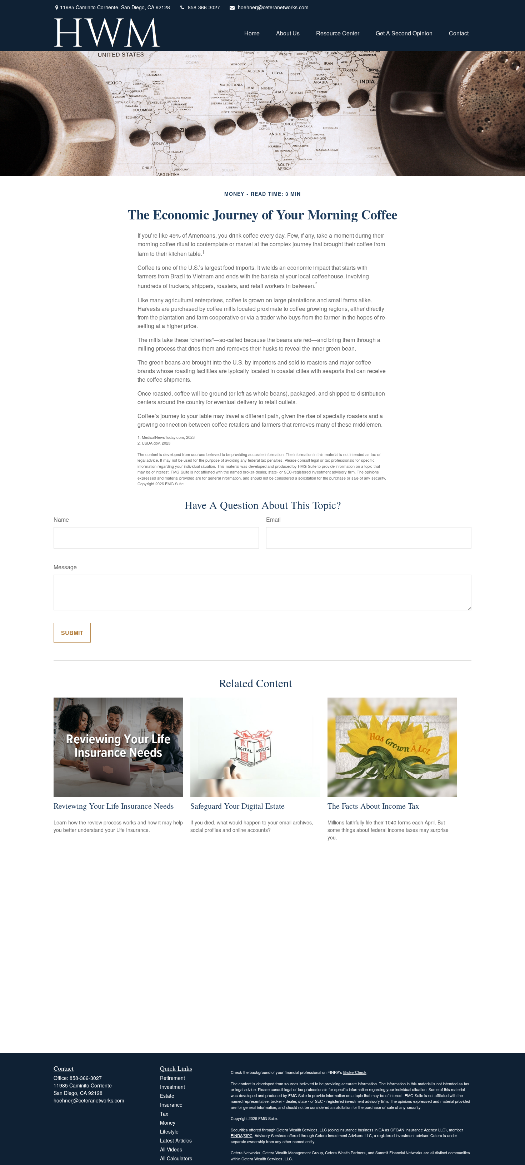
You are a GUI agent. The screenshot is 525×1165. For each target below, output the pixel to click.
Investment (172, 1086)
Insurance (171, 1104)
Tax (164, 1113)
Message (65, 567)
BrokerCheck (354, 1072)
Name (61, 519)
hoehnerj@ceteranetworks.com (273, 7)
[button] (251, 32)
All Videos (171, 1149)
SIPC (248, 1135)
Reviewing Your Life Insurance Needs (114, 805)
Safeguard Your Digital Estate (237, 805)
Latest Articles (176, 1140)
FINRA (236, 1135)
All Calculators (176, 1158)
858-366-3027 (204, 7)
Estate (167, 1095)
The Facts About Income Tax (373, 805)
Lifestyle (169, 1131)
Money (167, 1122)
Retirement (172, 1077)
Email (273, 519)
